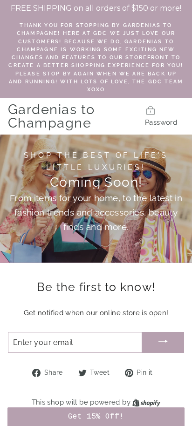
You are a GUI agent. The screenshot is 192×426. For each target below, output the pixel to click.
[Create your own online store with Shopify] (146, 402)
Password (161, 122)
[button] (95, 416)
